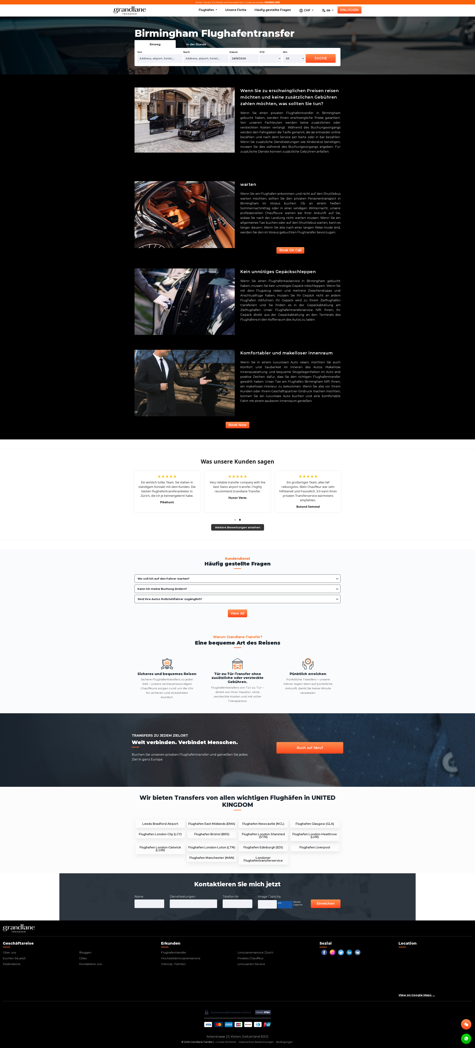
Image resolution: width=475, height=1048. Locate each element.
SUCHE (321, 58)
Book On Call (290, 250)
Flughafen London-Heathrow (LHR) (314, 835)
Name (139, 896)
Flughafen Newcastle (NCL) (263, 824)
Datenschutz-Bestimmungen (256, 1042)
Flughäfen (207, 10)
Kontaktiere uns (90, 964)
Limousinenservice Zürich (255, 952)
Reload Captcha (297, 903)
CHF (307, 10)
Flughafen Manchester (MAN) (211, 858)
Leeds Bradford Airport (160, 824)
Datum (234, 52)
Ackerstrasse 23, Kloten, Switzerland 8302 (237, 1036)
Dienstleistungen (182, 896)
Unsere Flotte (235, 10)
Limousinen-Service (251, 964)
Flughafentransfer (173, 952)
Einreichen (326, 904)
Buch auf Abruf (310, 748)
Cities (83, 958)
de (328, 10)
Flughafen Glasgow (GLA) (315, 824)
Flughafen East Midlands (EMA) (211, 824)
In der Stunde (196, 44)
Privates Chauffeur (250, 958)
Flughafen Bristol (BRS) (211, 834)
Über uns (9, 952)
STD (262, 52)
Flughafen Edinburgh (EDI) (263, 847)
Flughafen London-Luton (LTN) (211, 847)
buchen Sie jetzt (14, 958)
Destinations (11, 964)
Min (285, 52)
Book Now (237, 425)
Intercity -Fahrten (173, 964)
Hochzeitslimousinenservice (180, 958)
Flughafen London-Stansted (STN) (263, 835)
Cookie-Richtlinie (225, 1042)
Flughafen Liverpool (314, 847)
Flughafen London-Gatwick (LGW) (160, 849)
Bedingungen (284, 1042)
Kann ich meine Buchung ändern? (162, 589)
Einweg (155, 44)
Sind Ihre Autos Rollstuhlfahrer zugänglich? (169, 599)
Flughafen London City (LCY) (160, 834)
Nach (186, 52)
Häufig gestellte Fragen (273, 10)
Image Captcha (269, 896)
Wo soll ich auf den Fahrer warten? (163, 578)
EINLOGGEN (349, 10)
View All (237, 613)
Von (139, 52)
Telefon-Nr (231, 896)
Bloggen (85, 952)
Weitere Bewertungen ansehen (237, 527)
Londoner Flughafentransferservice (263, 859)
